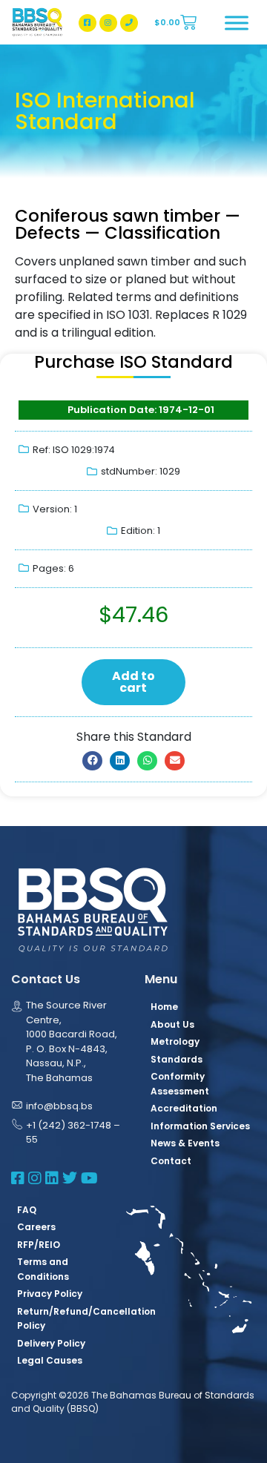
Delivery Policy (51, 1343)
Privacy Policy (49, 1293)
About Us (172, 1024)
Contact (171, 1161)
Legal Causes (49, 1360)
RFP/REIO (38, 1244)
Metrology (175, 1041)
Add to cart (133, 681)
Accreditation (184, 1108)
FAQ (26, 1209)
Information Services (200, 1126)
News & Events (185, 1143)
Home (164, 1006)
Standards (176, 1059)
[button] (92, 760)
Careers (36, 1227)
